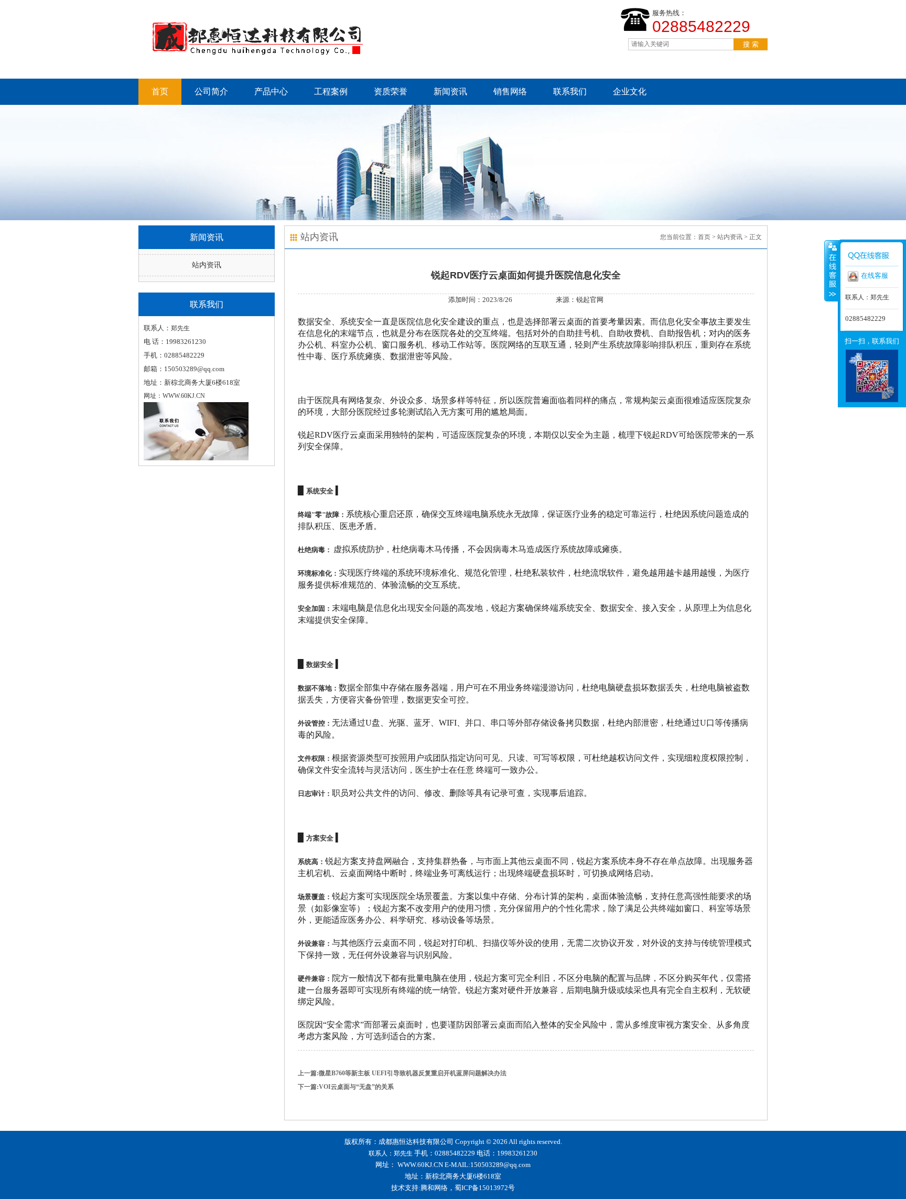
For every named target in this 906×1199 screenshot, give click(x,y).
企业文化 (629, 91)
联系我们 (570, 91)
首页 (160, 91)
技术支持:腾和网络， (423, 1188)
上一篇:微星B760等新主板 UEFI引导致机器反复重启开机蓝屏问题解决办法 (402, 1073)
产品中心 (271, 91)
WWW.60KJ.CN (420, 1165)
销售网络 (510, 91)
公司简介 (211, 91)
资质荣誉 (390, 91)
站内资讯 (206, 265)
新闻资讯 (450, 91)
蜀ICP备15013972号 (485, 1188)
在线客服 (874, 275)
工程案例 (331, 91)
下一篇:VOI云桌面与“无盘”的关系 (346, 1086)
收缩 (831, 270)
